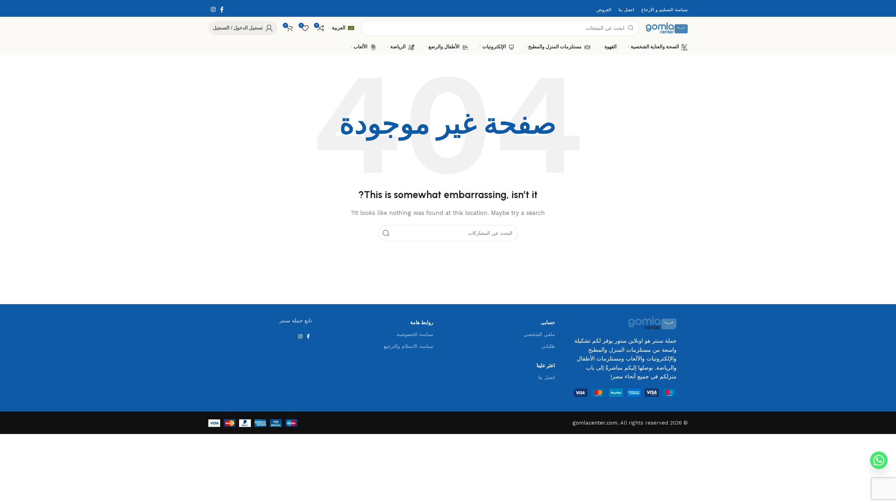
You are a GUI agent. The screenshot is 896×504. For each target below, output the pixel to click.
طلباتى (548, 346)
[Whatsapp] (879, 460)
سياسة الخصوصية (415, 334)
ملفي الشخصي (539, 334)
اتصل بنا (546, 377)
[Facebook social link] (222, 9)
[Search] (386, 233)
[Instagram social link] (213, 9)
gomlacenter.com (595, 423)
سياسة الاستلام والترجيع (408, 346)
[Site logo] (667, 27)
